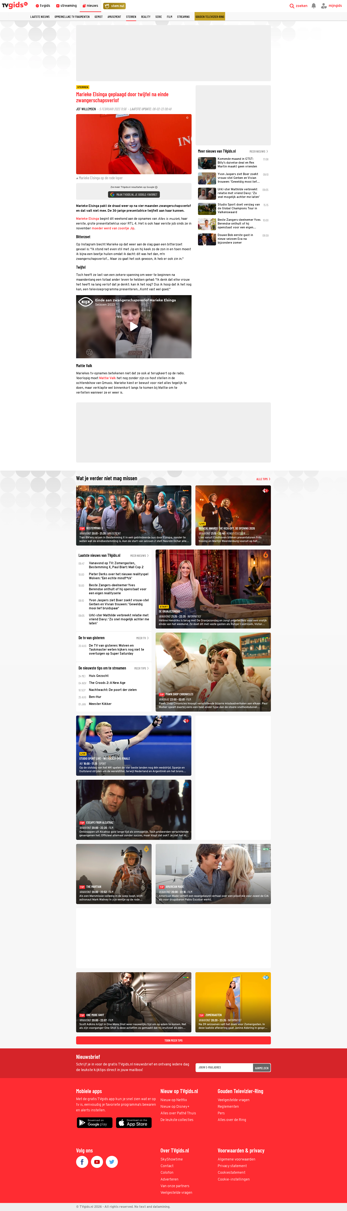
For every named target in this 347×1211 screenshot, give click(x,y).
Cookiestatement (231, 1172)
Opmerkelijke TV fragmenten (72, 16)
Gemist (99, 16)
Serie (158, 16)
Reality (145, 16)
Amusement (114, 16)
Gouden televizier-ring (210, 16)
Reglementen (228, 1107)
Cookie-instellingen (234, 1179)
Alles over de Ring (232, 1120)
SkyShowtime (171, 1159)
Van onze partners (174, 1186)
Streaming (183, 16)
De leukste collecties (176, 1120)
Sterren (131, 16)
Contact (167, 1166)
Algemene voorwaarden (236, 1159)
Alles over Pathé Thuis (178, 1113)
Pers (221, 1113)
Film (169, 16)
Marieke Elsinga (87, 219)
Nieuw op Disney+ (175, 1107)
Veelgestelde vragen (234, 1100)
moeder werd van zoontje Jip (113, 229)
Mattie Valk (107, 378)
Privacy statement (232, 1166)
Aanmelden (261, 1068)
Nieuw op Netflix (173, 1100)
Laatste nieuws (40, 16)
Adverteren (169, 1179)
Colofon (167, 1172)
